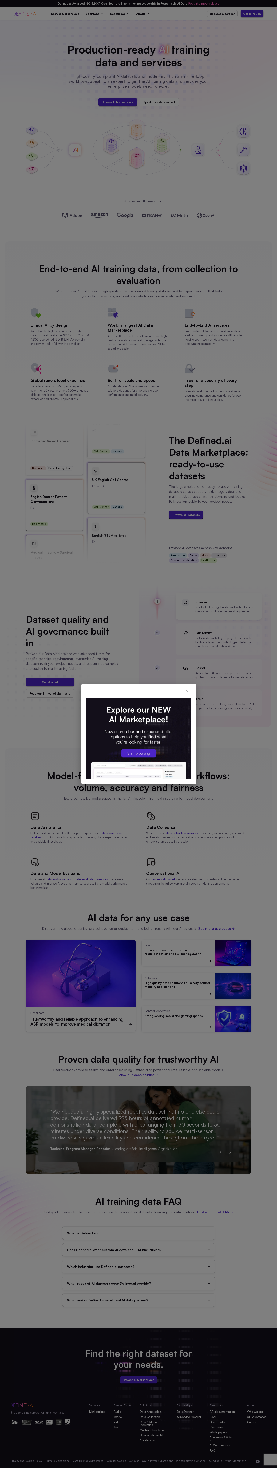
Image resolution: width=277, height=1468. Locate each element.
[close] (187, 691)
